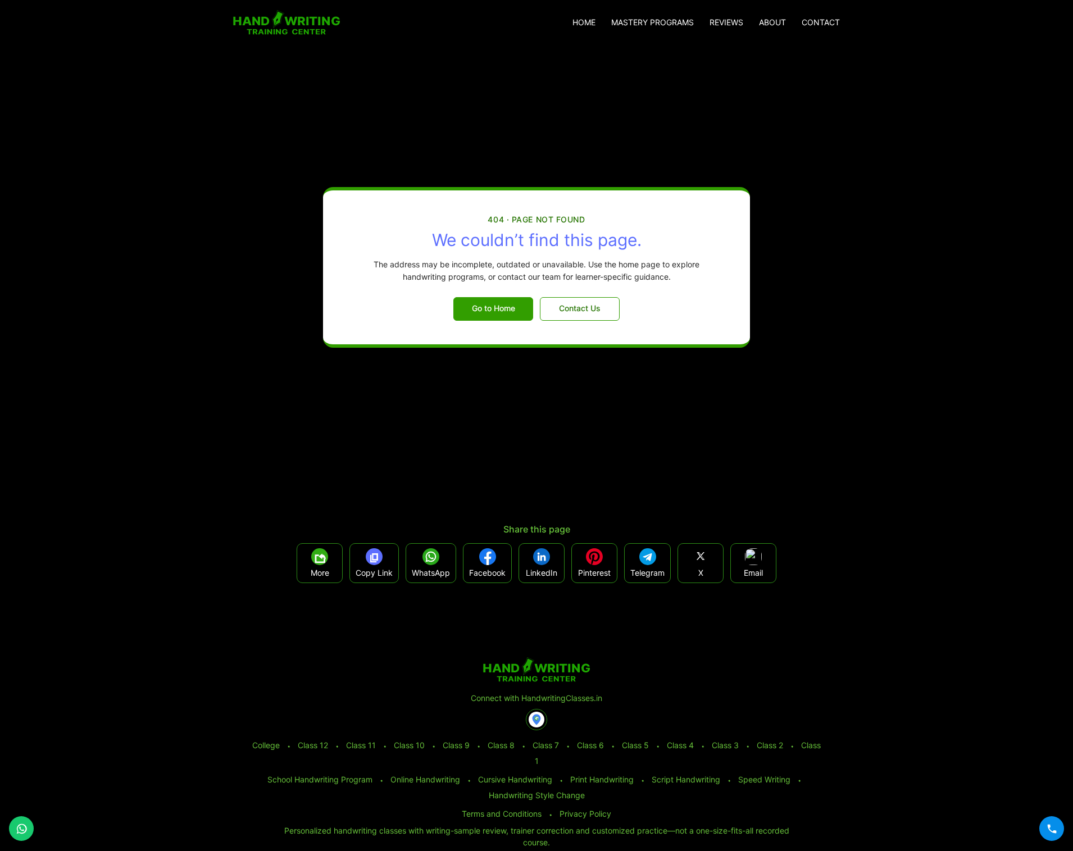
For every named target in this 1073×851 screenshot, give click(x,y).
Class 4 (680, 745)
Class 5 (635, 745)
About (772, 22)
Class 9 (456, 745)
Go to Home (493, 308)
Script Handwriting (686, 779)
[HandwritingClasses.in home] (286, 22)
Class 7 (546, 745)
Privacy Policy (585, 813)
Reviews (726, 22)
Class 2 (770, 745)
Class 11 (361, 745)
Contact (821, 22)
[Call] (1051, 828)
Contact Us (580, 308)
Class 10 (409, 745)
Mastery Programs (652, 22)
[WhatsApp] (21, 828)
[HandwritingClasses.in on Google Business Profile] (536, 719)
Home (583, 22)
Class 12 (313, 745)
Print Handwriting (602, 779)
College (266, 745)
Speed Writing (764, 779)
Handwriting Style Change (537, 795)
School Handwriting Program (319, 779)
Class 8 (501, 745)
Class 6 (590, 745)
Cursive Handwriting (515, 779)
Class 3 (725, 745)
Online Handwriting (425, 779)
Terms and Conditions (502, 813)
